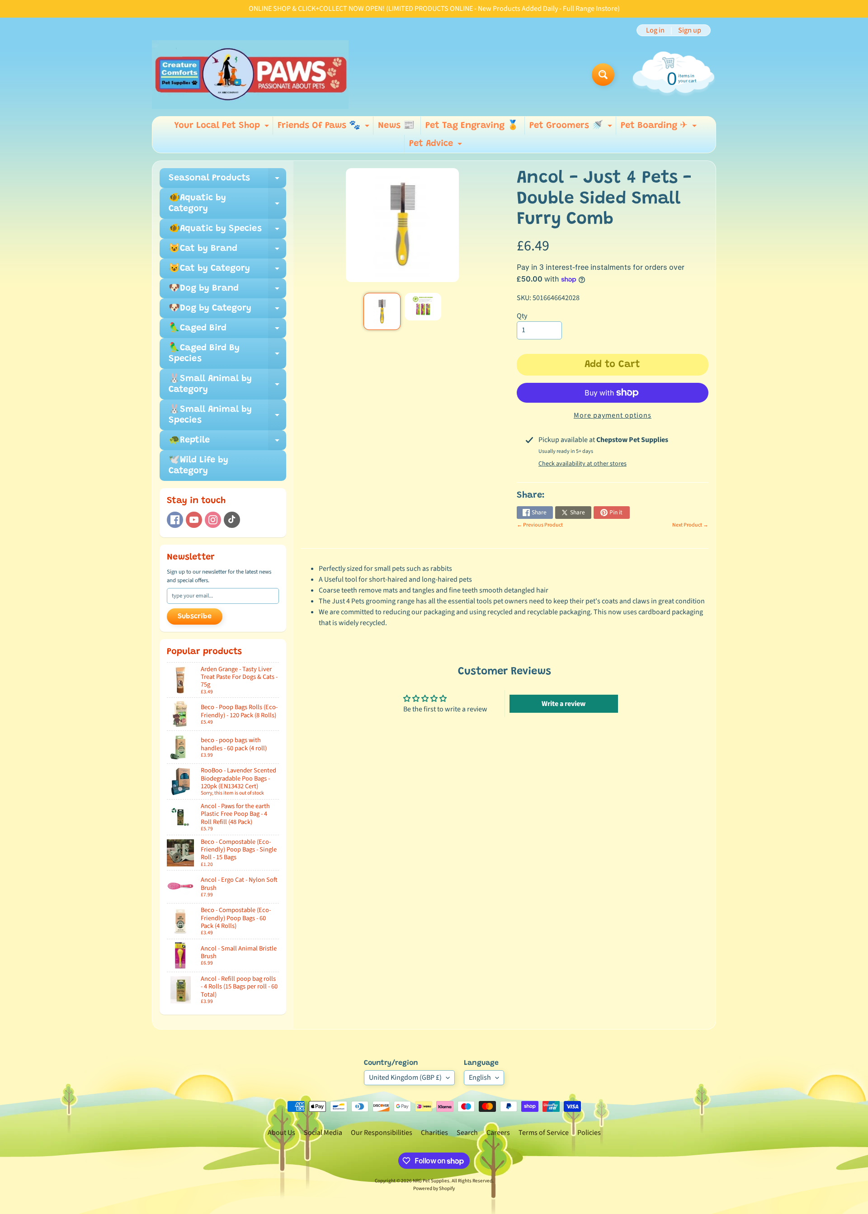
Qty (522, 316)
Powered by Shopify (434, 1188)
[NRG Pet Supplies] (250, 74)
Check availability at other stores (582, 463)
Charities (434, 1133)
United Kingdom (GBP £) (405, 1077)
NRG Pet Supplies (431, 1180)
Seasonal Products (227, 181)
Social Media (323, 1133)
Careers (498, 1133)
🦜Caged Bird (227, 331)
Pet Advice (436, 146)
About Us (281, 1133)
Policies (589, 1133)
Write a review (563, 704)
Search (467, 1133)
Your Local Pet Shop (222, 128)
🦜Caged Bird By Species (227, 353)
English (480, 1077)
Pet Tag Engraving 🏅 (472, 125)
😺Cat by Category (227, 271)
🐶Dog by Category (227, 311)
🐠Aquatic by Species (227, 231)
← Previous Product (540, 525)
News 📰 (396, 125)
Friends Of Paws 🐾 (325, 128)
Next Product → (690, 525)
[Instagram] (213, 520)
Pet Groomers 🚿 (571, 128)
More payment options (612, 415)
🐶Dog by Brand (227, 291)
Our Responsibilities (381, 1133)
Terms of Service (544, 1133)
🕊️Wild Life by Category (198, 465)
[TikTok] (232, 520)
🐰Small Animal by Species (227, 415)
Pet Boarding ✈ (660, 128)
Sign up (689, 30)
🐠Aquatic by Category (227, 203)
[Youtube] (194, 520)
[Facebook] (175, 520)
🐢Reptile (227, 443)
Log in (655, 30)
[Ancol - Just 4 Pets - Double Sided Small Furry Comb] (381, 311)
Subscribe (195, 616)
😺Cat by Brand (227, 251)
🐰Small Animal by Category (227, 384)
